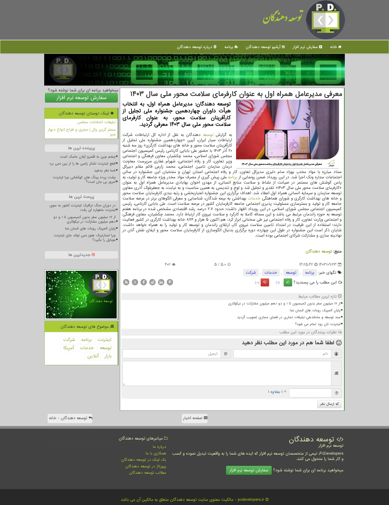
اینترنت (104, 339)
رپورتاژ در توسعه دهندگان (145, 466)
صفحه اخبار (193, 418)
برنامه (229, 47)
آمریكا (68, 348)
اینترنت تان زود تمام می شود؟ (318, 324)
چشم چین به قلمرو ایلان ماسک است (88, 156)
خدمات (254, 198)
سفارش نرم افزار (306, 47)
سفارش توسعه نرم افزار (81, 98)
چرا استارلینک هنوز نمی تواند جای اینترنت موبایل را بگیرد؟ (85, 237)
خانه (334, 47)
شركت (251, 272)
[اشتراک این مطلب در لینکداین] (161, 282)
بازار (108, 356)
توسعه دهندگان (282, 20)
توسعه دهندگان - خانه (69, 418)
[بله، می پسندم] (288, 282)
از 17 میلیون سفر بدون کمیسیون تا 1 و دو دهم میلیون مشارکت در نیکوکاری (284, 303)
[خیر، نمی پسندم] (265, 282)
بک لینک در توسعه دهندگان (143, 460)
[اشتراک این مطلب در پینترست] (170, 282)
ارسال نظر (328, 403)
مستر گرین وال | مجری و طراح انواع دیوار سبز (82, 132)
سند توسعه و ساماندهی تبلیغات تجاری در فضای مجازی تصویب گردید (289, 317)
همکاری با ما (156, 453)
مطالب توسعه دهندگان (147, 473)
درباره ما (159, 447)
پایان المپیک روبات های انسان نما (315, 310)
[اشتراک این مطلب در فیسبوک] (143, 282)
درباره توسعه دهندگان (195, 47)
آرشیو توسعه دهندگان (264, 47)
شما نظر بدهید (105, 170)
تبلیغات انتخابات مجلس (96, 122)
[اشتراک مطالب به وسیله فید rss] (126, 282)
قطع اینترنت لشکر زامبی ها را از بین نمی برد (82, 163)
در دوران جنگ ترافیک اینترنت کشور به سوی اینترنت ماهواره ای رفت (82, 207)
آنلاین (92, 356)
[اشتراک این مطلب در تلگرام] (152, 282)
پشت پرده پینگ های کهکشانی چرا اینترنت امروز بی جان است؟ (84, 179)
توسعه (208, 135)
